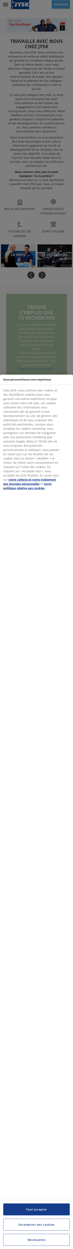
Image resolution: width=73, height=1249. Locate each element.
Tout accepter (36, 1209)
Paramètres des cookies (36, 1225)
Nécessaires (37, 1240)
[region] (36, 812)
